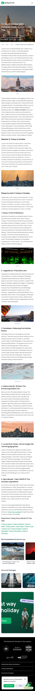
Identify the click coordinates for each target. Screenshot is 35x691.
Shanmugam (4, 39)
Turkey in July (6, 529)
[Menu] (32, 3)
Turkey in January (6, 524)
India (20, 685)
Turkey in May (19, 526)
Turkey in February (18, 524)
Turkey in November (15, 531)
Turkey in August (16, 529)
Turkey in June (29, 526)
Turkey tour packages (14, 512)
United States (9, 685)
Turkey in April (10, 526)
